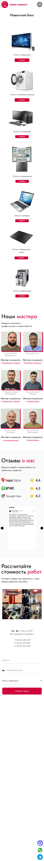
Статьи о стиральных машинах (22, 94)
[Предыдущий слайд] (2, 528)
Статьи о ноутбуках (22, 216)
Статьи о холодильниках (22, 176)
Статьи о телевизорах (22, 55)
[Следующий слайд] (41, 528)
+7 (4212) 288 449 (22, 640)
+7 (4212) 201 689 (22, 643)
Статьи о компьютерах (22, 131)
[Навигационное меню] (39, 4)
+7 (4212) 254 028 (22, 646)
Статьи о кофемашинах (22, 291)
